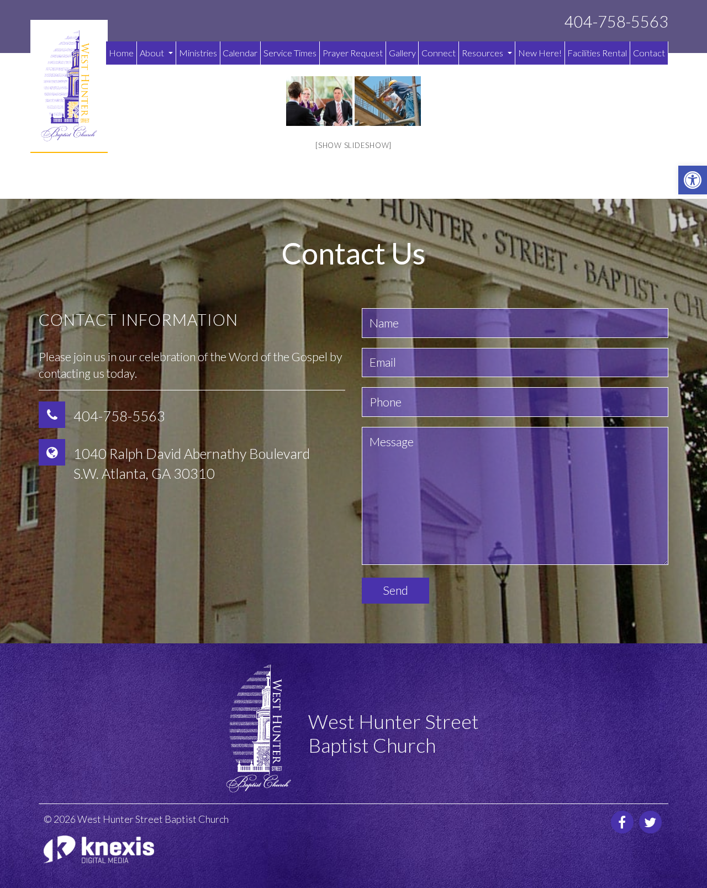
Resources (483, 52)
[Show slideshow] (353, 145)
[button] (692, 180)
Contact (649, 52)
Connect (438, 52)
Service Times (289, 52)
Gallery (402, 52)
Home (121, 52)
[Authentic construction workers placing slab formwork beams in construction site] (388, 101)
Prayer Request (353, 52)
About (153, 52)
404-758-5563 (616, 22)
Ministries (198, 52)
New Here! (540, 52)
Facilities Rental (597, 52)
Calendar (240, 52)
